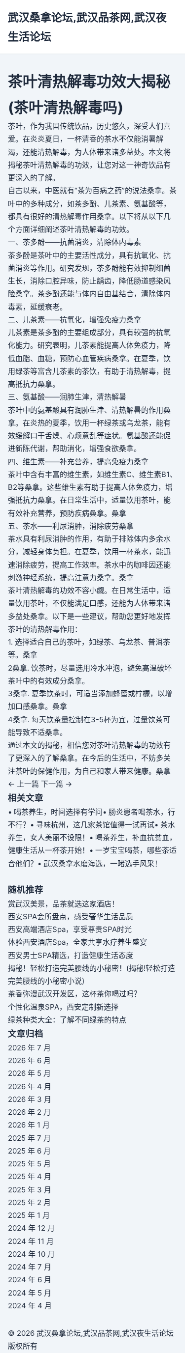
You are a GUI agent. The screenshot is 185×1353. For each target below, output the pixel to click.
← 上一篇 (23, 784)
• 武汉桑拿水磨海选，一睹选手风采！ (99, 863)
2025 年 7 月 (29, 1138)
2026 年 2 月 (29, 1112)
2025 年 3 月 (29, 1189)
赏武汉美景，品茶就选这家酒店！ (63, 903)
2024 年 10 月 (31, 1254)
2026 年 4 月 (29, 1086)
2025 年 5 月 (29, 1163)
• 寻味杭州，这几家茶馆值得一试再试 (92, 824)
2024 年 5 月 (29, 1292)
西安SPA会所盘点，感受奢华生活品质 (70, 916)
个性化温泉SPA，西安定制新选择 (63, 1007)
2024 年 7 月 (29, 1266)
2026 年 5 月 (29, 1073)
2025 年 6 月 (29, 1151)
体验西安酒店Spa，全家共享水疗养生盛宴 (77, 942)
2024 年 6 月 (29, 1279)
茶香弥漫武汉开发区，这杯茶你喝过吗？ (74, 993)
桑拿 (154, 190)
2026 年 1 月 (29, 1124)
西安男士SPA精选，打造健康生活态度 (70, 955)
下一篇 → (56, 784)
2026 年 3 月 (29, 1099)
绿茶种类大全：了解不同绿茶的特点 (67, 1019)
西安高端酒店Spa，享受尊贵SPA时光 (70, 929)
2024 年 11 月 (31, 1241)
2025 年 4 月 (29, 1176)
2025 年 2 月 (29, 1202)
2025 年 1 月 (29, 1215)
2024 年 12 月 (31, 1228)
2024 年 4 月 (30, 1305)
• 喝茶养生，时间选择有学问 (55, 812)
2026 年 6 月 (29, 1060)
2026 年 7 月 (29, 1047)
